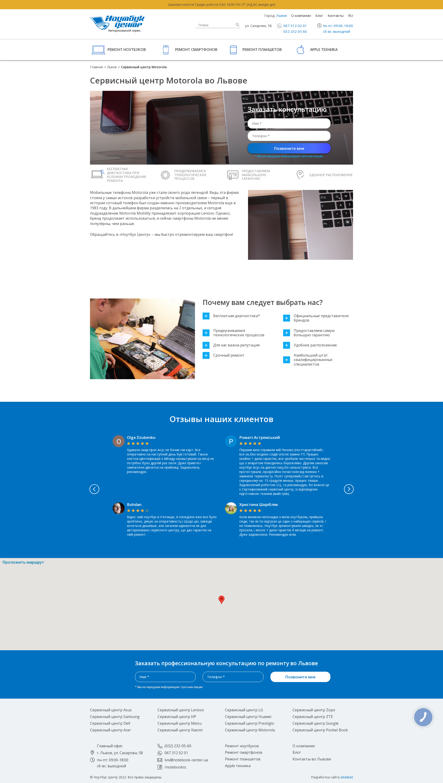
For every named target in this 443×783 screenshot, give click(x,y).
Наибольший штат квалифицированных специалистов (313, 359)
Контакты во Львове (312, 759)
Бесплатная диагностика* (236, 316)
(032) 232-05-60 (178, 745)
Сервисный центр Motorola (250, 730)
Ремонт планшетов (262, 49)
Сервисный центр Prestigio (249, 723)
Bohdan (134, 504)
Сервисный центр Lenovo (181, 709)
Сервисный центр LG (244, 709)
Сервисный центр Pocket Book (320, 730)
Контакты (336, 15)
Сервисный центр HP (177, 716)
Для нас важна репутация (236, 345)
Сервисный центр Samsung (115, 716)
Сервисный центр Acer (110, 730)
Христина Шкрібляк (258, 504)
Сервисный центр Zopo (314, 709)
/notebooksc (175, 767)
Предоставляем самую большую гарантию (314, 332)
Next (349, 489)
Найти (237, 25)
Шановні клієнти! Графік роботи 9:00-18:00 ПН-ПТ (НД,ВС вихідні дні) (221, 4)
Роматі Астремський (259, 437)
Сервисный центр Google (315, 723)
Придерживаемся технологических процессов (238, 332)
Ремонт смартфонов (196, 49)
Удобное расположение (315, 345)
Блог (319, 15)
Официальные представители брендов (321, 318)
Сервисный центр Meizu (180, 723)
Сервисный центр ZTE (313, 716)
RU (350, 15)
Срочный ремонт (228, 355)
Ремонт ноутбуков (127, 49)
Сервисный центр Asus (111, 709)
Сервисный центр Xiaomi (180, 730)
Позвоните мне (289, 148)
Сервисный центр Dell (110, 723)
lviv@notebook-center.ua (186, 759)
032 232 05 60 (295, 31)
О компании (301, 15)
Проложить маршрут (23, 562)
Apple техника (324, 49)
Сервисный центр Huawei (248, 716)
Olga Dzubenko (141, 437)
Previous (94, 489)
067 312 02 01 (295, 25)
